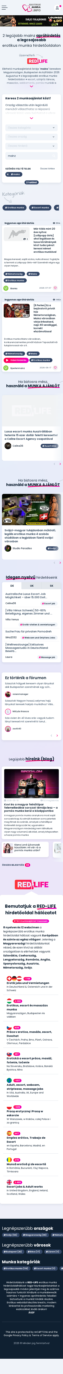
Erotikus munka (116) (17, 1268)
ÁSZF (32, 1312)
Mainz (34, 273)
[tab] (12, 585)
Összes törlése (47, 168)
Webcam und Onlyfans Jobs (40, 637)
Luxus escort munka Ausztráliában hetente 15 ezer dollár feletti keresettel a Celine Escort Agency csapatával (31, 435)
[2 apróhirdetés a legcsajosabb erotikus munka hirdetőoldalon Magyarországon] (31, 6)
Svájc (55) (11, 1234)
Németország (15, 273)
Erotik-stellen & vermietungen (39, 624)
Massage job (48, 657)
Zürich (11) (53, 1251)
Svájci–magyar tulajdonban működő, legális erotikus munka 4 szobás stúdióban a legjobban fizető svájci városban (30, 535)
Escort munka (41, 207)
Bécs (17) (35, 1251)
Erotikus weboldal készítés (22, 1302)
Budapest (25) (14, 1251)
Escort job (49, 603)
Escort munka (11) (45, 1268)
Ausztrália (50, 445)
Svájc (53, 548)
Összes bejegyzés (15, 865)
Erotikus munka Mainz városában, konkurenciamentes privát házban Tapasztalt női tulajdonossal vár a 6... (30, 342)
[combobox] (31, 137)
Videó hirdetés (18, 360)
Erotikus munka (16, 207)
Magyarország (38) (36, 1234)
